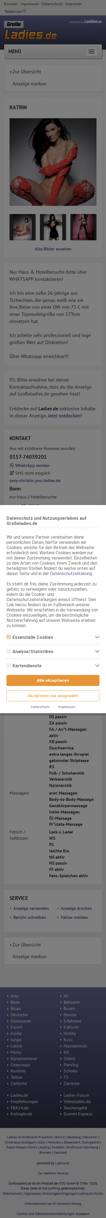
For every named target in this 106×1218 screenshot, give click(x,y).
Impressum (66, 707)
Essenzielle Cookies (33, 637)
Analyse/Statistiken (33, 651)
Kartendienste (27, 665)
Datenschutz (40, 707)
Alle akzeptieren (53, 680)
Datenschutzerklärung (71, 573)
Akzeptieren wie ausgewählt (53, 695)
